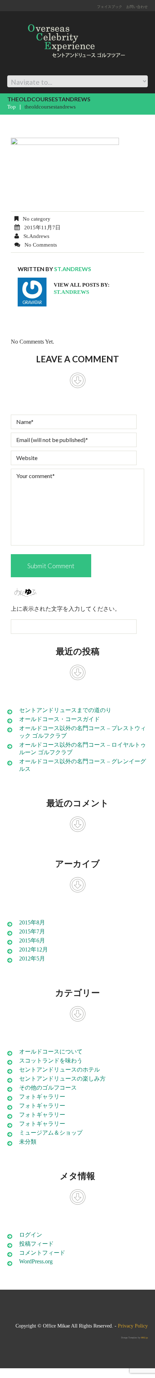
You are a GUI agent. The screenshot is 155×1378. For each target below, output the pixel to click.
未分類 (27, 1142)
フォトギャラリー (42, 1097)
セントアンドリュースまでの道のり (65, 710)
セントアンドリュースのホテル (59, 1069)
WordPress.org (36, 1261)
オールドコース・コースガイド (59, 719)
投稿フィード (36, 1244)
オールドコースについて (51, 1051)
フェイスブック (109, 6)
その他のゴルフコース (48, 1088)
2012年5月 (32, 958)
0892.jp (144, 1337)
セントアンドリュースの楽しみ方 (62, 1079)
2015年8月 (32, 922)
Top (11, 107)
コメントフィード (42, 1253)
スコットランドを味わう (51, 1060)
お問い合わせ (137, 6)
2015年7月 (32, 931)
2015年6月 (32, 940)
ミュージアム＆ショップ (51, 1133)
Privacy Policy (133, 1326)
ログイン (30, 1235)
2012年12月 (33, 949)
